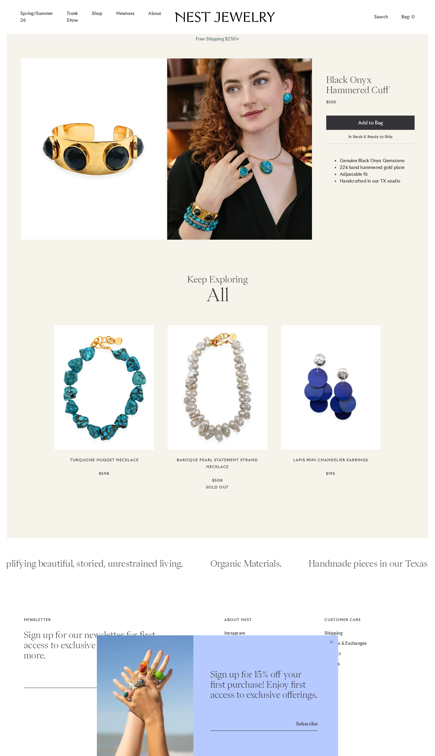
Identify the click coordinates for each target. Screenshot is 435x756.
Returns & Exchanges (346, 643)
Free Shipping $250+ (218, 39)
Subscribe (307, 724)
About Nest (238, 619)
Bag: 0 (408, 17)
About (154, 13)
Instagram (234, 633)
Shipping (334, 633)
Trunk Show (72, 17)
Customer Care (343, 619)
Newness (125, 13)
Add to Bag (370, 123)
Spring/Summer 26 (36, 17)
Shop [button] (97, 13)
